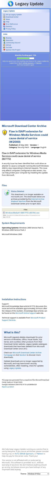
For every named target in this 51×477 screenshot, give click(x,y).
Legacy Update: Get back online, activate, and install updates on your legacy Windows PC (25, 4)
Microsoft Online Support (25, 313)
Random (22, 355)
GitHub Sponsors (28, 63)
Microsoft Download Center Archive (24, 125)
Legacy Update (15, 368)
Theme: (23, 474)
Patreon (38, 63)
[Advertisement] (25, 93)
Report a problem (8, 387)
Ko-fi (20, 63)
